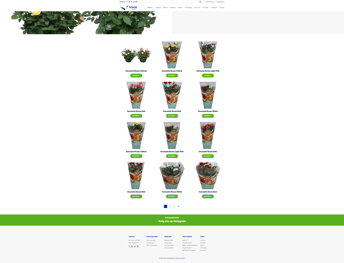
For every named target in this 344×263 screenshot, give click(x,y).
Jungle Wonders (186, 248)
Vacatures (214, 7)
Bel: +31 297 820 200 (134, 240)
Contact (221, 7)
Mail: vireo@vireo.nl (134, 243)
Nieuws (180, 7)
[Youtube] (136, 2)
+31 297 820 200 (209, 2)
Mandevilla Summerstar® (189, 250)
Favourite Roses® (187, 243)
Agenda (158, 7)
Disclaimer (203, 250)
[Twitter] (132, 2)
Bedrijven (173, 7)
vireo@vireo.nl (220, 2)
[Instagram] (127, 2)
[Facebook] (130, 2)
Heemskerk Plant (169, 245)
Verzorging (188, 7)
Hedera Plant (167, 243)
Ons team (205, 7)
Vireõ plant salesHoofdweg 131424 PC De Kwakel (151, 242)
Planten (165, 7)
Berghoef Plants (168, 240)
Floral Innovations (180, 258)
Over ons (197, 7)
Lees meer (135, 75)
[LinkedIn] (134, 2)
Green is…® (185, 240)
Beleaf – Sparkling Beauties (189, 245)
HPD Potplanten (168, 248)
